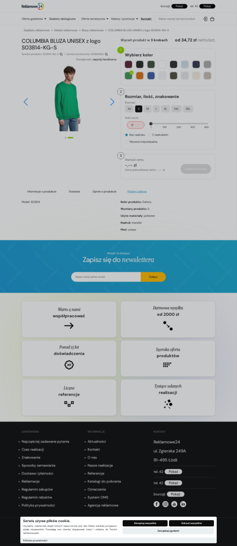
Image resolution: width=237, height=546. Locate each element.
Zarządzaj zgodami (168, 530)
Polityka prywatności (35, 540)
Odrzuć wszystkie (191, 523)
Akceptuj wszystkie (145, 523)
